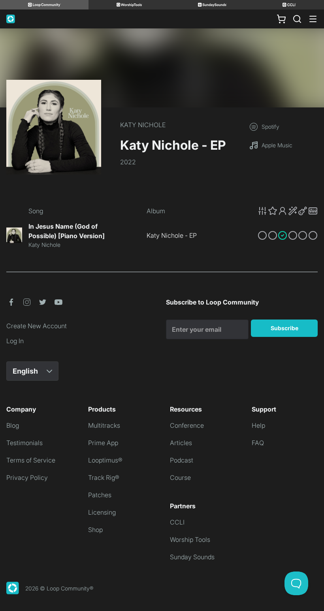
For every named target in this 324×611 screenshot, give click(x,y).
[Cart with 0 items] (281, 19)
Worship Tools (190, 539)
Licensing (102, 512)
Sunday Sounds (192, 557)
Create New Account (36, 326)
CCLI (177, 522)
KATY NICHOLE (143, 125)
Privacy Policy (27, 477)
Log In (15, 341)
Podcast (181, 460)
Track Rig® (103, 477)
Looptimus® (105, 460)
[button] (288, 211)
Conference (187, 425)
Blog (12, 425)
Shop (95, 530)
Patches (99, 495)
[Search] (297, 19)
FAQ (258, 443)
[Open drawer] (313, 19)
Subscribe (284, 328)
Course (180, 477)
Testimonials (24, 443)
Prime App (103, 443)
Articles (181, 443)
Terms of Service (30, 460)
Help (258, 425)
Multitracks (104, 425)
